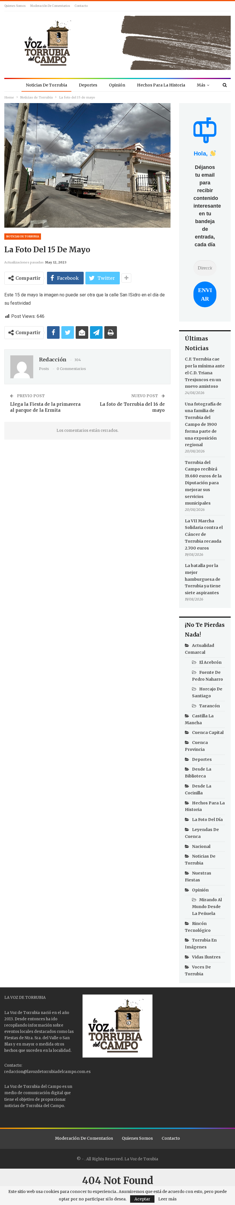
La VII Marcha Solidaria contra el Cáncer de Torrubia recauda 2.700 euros (204, 534)
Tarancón (209, 705)
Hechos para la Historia (161, 85)
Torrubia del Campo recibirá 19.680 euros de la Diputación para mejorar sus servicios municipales (203, 483)
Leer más (167, 1199)
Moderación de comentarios (50, 6)
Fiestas (11, 1037)
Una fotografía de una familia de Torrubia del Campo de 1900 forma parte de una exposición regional (203, 424)
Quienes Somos (15, 6)
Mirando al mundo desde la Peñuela (207, 906)
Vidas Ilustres (206, 957)
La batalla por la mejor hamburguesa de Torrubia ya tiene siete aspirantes (203, 579)
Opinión (117, 85)
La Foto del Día (207, 819)
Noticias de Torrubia (46, 85)
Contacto (81, 6)
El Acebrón (210, 662)
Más (201, 85)
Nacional (201, 846)
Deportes (88, 85)
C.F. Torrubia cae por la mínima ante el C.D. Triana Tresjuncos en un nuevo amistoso (205, 373)
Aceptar (142, 1199)
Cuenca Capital (208, 732)
